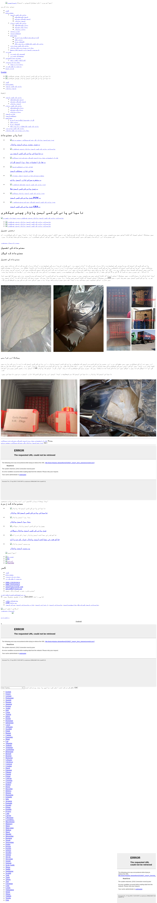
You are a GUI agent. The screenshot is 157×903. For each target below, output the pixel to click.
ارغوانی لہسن (41, 605)
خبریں (8, 52)
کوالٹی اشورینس (18, 60)
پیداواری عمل (16, 64)
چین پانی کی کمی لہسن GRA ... (25, 206)
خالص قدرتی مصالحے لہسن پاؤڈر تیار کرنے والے (35, 539)
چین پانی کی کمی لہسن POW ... (25, 198)
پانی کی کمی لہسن (18, 15)
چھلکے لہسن (15, 33)
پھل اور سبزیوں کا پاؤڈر (22, 48)
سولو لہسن (10, 605)
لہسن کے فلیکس (21, 17)
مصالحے (13, 35)
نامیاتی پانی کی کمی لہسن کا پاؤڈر (29, 513)
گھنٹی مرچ (19, 42)
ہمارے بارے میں (13, 62)
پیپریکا (19, 39)
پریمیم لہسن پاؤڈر (20, 548)
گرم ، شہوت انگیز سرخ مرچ (27, 37)
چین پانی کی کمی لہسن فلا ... (24, 189)
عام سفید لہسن (70, 605)
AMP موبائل (11, 603)
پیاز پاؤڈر (20, 29)
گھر (7, 11)
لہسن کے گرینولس (23, 19)
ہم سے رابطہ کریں (14, 66)
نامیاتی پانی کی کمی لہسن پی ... (26, 153)
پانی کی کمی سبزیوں (19, 46)
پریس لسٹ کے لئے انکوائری (13, 595)
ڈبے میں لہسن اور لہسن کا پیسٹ (24, 50)
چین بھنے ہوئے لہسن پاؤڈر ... (25, 144)
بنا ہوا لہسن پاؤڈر (20, 522)
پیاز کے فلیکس (21, 25)
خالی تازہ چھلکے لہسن (21, 171)
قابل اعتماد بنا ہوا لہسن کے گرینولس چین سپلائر (24, 441)
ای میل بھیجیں (7, 611)
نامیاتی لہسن (55, 605)
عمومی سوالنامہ (13, 58)
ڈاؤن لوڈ (10, 68)
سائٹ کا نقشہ (12, 601)
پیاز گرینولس (21, 27)
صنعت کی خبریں (17, 56)
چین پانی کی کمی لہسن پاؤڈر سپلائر (28, 530)
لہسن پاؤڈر (20, 21)
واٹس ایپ (5, 617)
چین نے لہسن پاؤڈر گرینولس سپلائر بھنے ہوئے (22, 443)
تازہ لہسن (15, 31)
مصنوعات (10, 13)
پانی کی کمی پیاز (18, 23)
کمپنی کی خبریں (17, 54)
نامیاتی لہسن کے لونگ (88, 605)
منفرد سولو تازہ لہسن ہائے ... (25, 180)
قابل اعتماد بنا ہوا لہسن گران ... (28, 162)
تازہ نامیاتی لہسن (25, 605)
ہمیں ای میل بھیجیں (10, 243)
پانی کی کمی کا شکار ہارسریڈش (29, 44)
